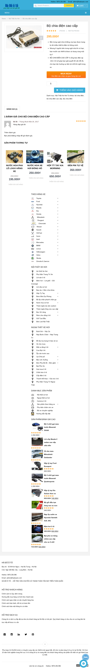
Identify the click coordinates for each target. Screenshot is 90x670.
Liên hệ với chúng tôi (36, 666)
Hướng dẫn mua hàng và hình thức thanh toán (17, 597)
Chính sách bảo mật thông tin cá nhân (15, 606)
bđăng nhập (15, 136)
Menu (7, 13)
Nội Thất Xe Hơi (14, 18)
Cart (82, 6)
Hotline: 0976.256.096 (58, 1)
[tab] (12, 109)
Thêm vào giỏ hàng (71, 90)
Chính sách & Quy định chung (12, 594)
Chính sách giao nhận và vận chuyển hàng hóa (18, 600)
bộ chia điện (79, 95)
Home (4, 18)
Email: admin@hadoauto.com (78, 1)
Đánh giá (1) (12, 109)
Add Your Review (73, 31)
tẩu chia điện (67, 99)
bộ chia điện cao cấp (54, 99)
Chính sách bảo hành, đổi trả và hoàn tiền (16, 603)
